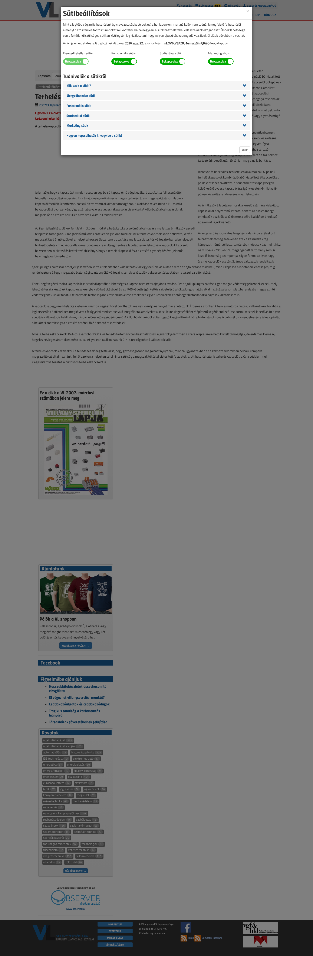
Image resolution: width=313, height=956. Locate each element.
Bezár (245, 149)
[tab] (156, 85)
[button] (78, 85)
